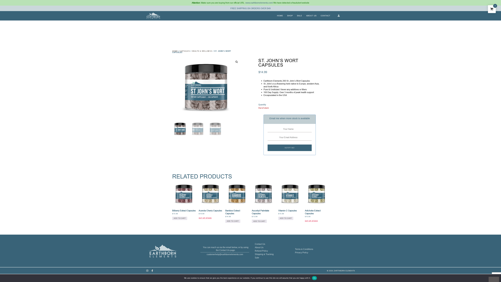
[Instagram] (147, 270)
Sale (299, 16)
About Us (311, 16)
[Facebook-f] (152, 270)
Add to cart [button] (180, 218)
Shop (290, 16)
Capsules (185, 51)
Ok (314, 278)
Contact (325, 16)
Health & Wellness (202, 51)
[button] (236, 62)
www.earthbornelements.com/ (259, 3)
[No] (494, 279)
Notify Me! (290, 148)
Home (280, 16)
